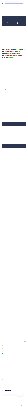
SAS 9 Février (17, 265)
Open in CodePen (12, 23)
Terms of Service (18, 403)
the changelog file (15, 254)
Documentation (11, 82)
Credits (6, 97)
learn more (12, 341)
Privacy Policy (5, 405)
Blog (15, 401)
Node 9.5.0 (12, 191)
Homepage (4, 369)
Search (20, 2)
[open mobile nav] (25, 2)
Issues (5, 92)
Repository (4, 373)
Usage (5, 68)
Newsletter (4, 393)
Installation (7, 70)
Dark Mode (16, 405)
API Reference (8, 72)
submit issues (12, 206)
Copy (5, 23)
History (6, 99)
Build (5, 80)
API (3, 161)
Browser (9, 89)
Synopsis (6, 66)
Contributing (7, 95)
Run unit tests (10, 77)
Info (25, 345)
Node (8, 87)
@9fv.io (5, 379)
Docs (3, 399)
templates (4, 165)
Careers (3, 403)
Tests (5, 74)
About (3, 401)
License (6, 101)
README (19, 159)
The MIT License (7, 262)
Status (15, 399)
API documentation (15, 132)
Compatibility (8, 85)
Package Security (6, 367)
